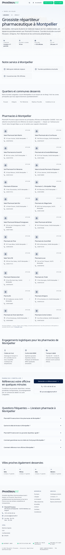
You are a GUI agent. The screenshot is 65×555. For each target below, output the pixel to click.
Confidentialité (6, 533)
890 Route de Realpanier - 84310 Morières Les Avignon (17, 508)
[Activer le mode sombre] (29, 2)
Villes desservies (38, 501)
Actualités (37, 504)
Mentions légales (6, 528)
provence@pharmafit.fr (49, 392)
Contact (36, 507)
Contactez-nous (18, 327)
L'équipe (36, 496)
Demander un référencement (47, 381)
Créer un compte (48, 2)
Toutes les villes (9, 11)
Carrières (36, 509)
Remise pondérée (55, 499)
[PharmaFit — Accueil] (10, 3)
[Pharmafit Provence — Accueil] (10, 492)
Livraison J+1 (54, 496)
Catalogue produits (55, 494)
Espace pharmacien (55, 501)
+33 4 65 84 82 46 (49, 386)
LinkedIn (6, 535)
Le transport (37, 499)
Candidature (37, 512)
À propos (36, 494)
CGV (3, 530)
